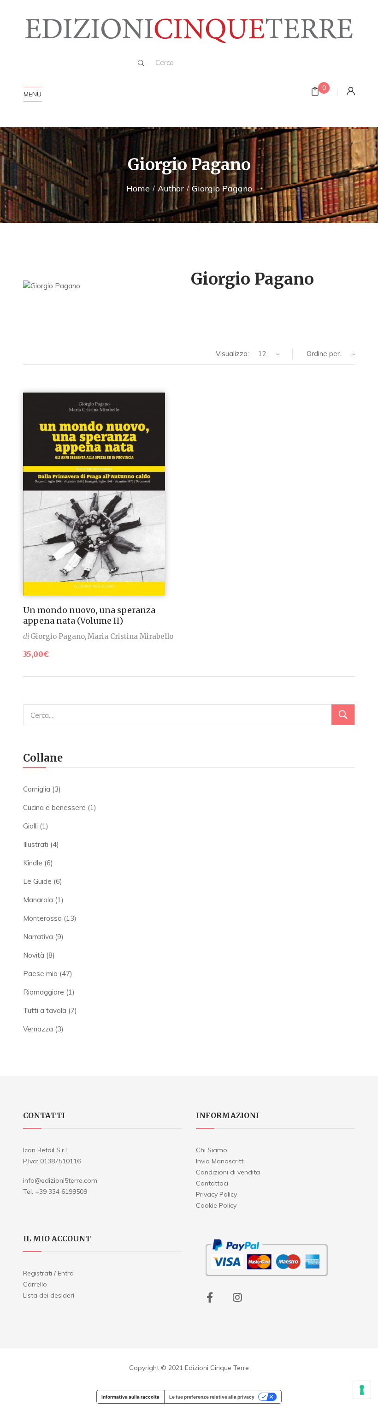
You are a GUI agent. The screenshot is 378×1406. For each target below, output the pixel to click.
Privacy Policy (216, 1194)
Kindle (32, 862)
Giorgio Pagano (57, 636)
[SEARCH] (141, 63)
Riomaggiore (43, 992)
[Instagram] (237, 1298)
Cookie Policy (216, 1205)
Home (138, 188)
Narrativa (38, 936)
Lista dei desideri (48, 1295)
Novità (33, 955)
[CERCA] (342, 714)
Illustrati (35, 844)
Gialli (30, 826)
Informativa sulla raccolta (130, 1397)
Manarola (38, 899)
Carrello (35, 1284)
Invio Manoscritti (220, 1161)
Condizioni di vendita (228, 1172)
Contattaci (212, 1183)
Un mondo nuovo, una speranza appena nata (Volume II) (89, 615)
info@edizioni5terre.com (60, 1180)
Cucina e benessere (54, 807)
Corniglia (36, 789)
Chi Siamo (211, 1150)
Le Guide (37, 881)
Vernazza (38, 1029)
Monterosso (42, 918)
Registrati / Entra (48, 1273)
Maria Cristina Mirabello (130, 636)
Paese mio (40, 973)
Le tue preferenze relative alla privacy (211, 1397)
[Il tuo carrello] (315, 92)
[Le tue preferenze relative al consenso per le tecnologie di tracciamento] (362, 1390)
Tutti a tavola (44, 1010)
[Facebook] (210, 1298)
